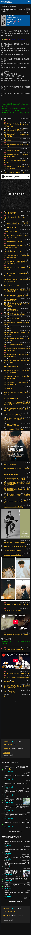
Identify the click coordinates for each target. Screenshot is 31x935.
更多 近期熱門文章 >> (15, 831)
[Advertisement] (15, 719)
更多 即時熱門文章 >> (15, 901)
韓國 (12, 741)
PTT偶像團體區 (5, 6)
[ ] (8, 771)
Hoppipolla (13, 6)
